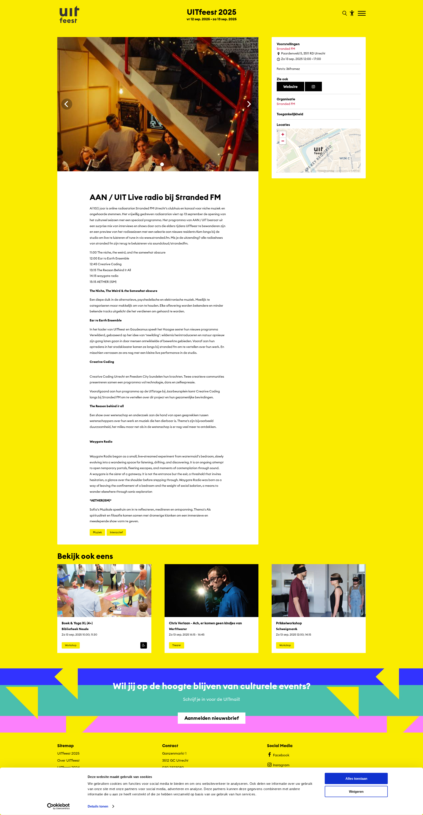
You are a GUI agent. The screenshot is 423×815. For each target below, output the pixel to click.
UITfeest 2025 (68, 753)
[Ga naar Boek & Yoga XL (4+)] (104, 608)
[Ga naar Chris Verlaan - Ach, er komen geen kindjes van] (212, 608)
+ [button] (282, 134)
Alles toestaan (356, 778)
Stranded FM (286, 49)
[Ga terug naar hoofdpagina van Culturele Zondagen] (69, 14)
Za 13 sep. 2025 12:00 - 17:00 (301, 59)
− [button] (282, 141)
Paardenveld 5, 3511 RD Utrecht (303, 53)
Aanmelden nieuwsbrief (211, 718)
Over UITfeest (68, 760)
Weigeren (356, 791)
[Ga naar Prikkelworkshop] (319, 608)
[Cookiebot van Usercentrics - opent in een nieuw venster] (58, 806)
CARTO (355, 170)
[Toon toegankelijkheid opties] (351, 13)
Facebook (281, 755)
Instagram (281, 765)
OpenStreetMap (325, 170)
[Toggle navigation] (362, 13)
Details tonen (98, 806)
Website (290, 86)
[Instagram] (313, 86)
